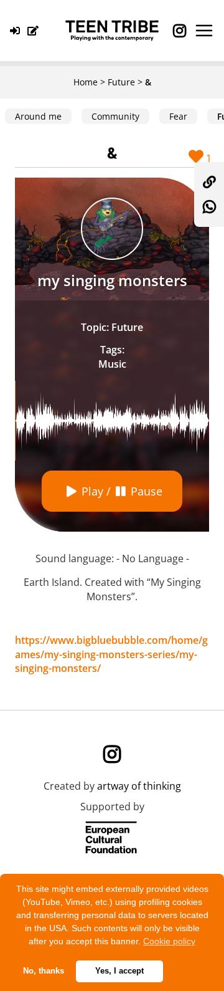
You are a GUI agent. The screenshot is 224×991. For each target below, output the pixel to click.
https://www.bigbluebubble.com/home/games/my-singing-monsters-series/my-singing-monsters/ (111, 654)
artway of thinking (139, 786)
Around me (38, 116)
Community (115, 116)
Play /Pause (122, 491)
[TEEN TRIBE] (112, 30)
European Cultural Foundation (112, 838)
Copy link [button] (209, 182)
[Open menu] (204, 31)
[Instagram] (179, 31)
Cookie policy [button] (169, 941)
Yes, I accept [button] (119, 971)
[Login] (17, 30)
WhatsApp (209, 207)
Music (112, 364)
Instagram (112, 754)
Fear (178, 116)
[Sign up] (35, 30)
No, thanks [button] (43, 971)
